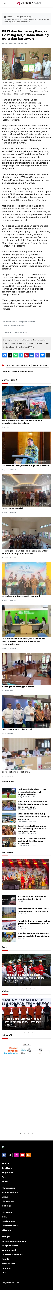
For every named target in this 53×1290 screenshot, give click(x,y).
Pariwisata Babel (10, 1226)
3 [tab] (26, 988)
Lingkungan (8, 1201)
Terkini (5, 1163)
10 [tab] (44, 1032)
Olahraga (6, 1206)
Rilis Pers (6, 1230)
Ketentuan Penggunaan (14, 1241)
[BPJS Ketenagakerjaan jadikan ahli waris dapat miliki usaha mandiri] (26, 490)
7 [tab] (32, 1032)
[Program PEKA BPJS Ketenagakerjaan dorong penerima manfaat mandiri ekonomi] (26, 578)
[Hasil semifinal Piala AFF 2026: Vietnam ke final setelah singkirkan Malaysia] (9, 793)
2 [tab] (22, 988)
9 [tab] (40, 1032)
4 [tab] (30, 988)
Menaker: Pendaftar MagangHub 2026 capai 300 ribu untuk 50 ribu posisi (25, 727)
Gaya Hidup (7, 1212)
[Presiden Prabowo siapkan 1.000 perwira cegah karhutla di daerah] (9, 937)
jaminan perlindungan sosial (18, 371)
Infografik (7, 1035)
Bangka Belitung (23, 17)
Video (5, 991)
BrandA (5, 1259)
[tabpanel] (26, 970)
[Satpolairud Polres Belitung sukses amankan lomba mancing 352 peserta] (9, 817)
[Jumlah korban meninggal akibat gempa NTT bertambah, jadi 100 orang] (9, 924)
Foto (4, 947)
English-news (8, 1221)
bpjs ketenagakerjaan (18, 366)
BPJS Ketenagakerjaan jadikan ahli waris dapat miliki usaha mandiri (26, 506)
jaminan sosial (40, 366)
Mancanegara (8, 1188)
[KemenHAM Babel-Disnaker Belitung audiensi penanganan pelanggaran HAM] (26, 669)
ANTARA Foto (8, 1264)
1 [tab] (18, 988)
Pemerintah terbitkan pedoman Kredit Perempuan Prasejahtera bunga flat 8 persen (25, 464)
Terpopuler (8, 781)
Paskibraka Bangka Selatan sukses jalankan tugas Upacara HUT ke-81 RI (24, 977)
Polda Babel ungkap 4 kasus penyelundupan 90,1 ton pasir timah (24, 1021)
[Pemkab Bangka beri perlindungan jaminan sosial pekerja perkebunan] (26, 754)
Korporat (6, 1268)
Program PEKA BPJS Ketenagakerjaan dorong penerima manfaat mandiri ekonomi (26, 594)
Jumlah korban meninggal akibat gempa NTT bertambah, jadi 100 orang (34, 924)
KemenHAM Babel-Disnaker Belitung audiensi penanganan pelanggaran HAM (25, 685)
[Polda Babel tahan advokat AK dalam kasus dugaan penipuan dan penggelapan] (9, 805)
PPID (4, 1272)
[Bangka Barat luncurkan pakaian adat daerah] (25, 874)
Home (9, 17)
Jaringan (6, 1237)
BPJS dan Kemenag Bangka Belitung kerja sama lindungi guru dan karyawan (26, 20)
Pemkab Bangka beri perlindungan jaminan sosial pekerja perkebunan (24, 770)
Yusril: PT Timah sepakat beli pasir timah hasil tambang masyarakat (32, 841)
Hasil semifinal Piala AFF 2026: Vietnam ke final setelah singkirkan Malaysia (32, 792)
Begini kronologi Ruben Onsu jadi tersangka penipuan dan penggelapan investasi (32, 829)
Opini (4, 1217)
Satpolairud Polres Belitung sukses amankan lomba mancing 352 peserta (34, 816)
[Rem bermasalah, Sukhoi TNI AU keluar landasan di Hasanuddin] (9, 912)
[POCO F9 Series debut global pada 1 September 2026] (9, 900)
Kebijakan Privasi (10, 1246)
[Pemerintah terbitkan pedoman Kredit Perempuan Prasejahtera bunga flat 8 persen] (26, 447)
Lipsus (5, 1197)
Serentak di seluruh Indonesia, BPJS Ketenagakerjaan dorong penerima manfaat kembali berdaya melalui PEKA (25, 551)
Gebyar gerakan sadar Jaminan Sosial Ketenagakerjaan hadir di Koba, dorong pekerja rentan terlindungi (22, 420)
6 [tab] (28, 1032)
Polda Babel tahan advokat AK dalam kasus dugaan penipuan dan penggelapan (33, 804)
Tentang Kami (9, 1250)
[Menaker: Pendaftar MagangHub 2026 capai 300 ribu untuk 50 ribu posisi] (26, 711)
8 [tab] (36, 1032)
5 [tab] (34, 988)
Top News (7, 852)
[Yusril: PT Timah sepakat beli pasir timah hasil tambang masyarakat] (9, 842)
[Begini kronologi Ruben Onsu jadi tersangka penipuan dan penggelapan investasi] (9, 830)
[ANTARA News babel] (29, 3)
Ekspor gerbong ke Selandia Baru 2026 (26, 1124)
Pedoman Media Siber (12, 1255)
